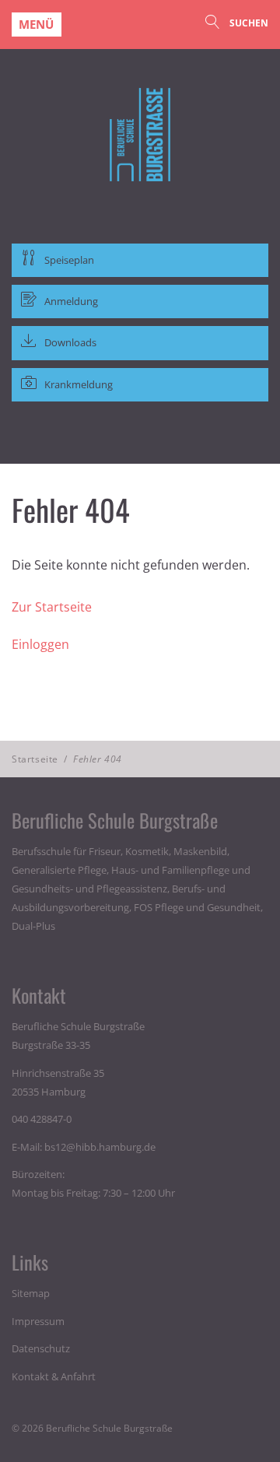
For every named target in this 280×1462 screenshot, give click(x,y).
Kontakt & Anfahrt (54, 1376)
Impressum (38, 1321)
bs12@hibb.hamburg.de (100, 1147)
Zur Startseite (52, 606)
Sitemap (31, 1293)
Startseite (35, 759)
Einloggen (40, 644)
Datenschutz (41, 1348)
